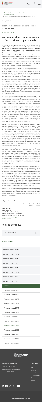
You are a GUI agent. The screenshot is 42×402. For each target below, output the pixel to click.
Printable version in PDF (8, 32)
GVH (32, 367)
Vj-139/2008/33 (10, 233)
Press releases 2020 (11, 272)
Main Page (4, 12)
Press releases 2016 (11, 295)
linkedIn (6, 386)
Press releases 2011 (11, 317)
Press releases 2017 (11, 290)
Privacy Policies (24, 395)
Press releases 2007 (11, 334)
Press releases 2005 (11, 343)
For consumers (34, 377)
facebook (3, 386)
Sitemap (33, 380)
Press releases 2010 (11, 321)
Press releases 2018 (10, 281)
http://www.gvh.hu (6, 218)
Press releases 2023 (11, 259)
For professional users (35, 375)
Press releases (23, 12)
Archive (6, 286)
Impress (15, 395)
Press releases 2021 (10, 268)
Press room (13, 12)
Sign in (34, 3)
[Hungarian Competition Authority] (7, 3)
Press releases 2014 (11, 303)
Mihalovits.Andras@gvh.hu (12, 217)
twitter (14, 386)
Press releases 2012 (11, 312)
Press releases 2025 (11, 250)
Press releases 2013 (11, 308)
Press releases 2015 (11, 299)
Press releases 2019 (10, 277)
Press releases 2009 (11, 325)
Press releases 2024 (11, 254)
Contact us (33, 370)
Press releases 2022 (11, 263)
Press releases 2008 (11, 330)
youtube (18, 386)
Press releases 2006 (11, 339)
